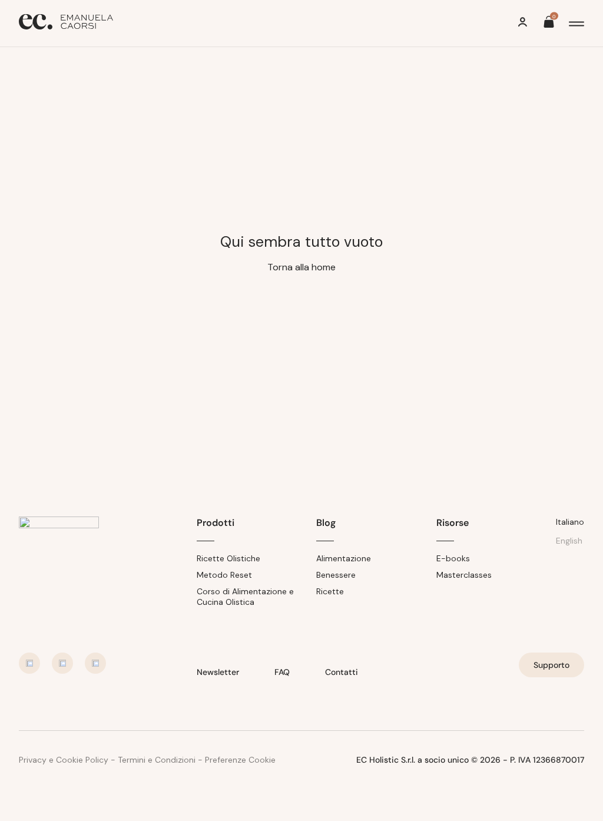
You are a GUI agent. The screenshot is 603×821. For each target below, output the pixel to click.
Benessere (336, 575)
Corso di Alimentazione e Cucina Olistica (245, 596)
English (569, 540)
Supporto (551, 665)
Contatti (341, 672)
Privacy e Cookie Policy (63, 759)
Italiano (570, 522)
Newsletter (218, 672)
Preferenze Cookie (240, 759)
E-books (453, 558)
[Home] (66, 23)
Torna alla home (301, 267)
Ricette (330, 591)
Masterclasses (464, 575)
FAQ (282, 672)
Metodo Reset (224, 575)
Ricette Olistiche (228, 558)
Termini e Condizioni (157, 759)
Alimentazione (343, 558)
